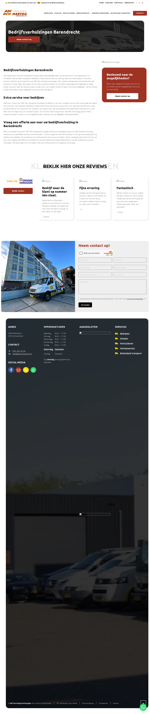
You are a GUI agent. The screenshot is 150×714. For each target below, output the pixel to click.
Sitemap (116, 703)
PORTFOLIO (118, 3)
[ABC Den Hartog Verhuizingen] (15, 13)
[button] (143, 707)
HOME (101, 3)
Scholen (124, 338)
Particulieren (126, 343)
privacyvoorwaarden (135, 299)
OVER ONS (109, 3)
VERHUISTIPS (129, 3)
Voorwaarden (103, 703)
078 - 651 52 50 (18, 351)
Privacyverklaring (88, 703)
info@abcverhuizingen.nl (22, 354)
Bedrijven (125, 333)
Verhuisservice (127, 348)
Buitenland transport (131, 353)
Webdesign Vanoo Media (68, 703)
